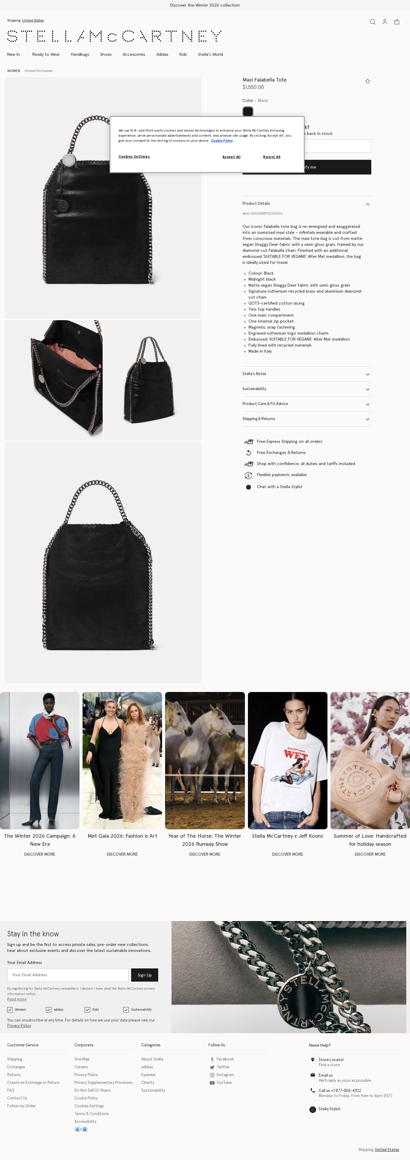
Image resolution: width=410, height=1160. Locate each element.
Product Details (256, 204)
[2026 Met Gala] (122, 760)
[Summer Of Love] (370, 760)
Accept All (231, 157)
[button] (103, 198)
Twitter (223, 1067)
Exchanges (16, 1067)
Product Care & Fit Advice (265, 404)
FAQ (10, 1091)
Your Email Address (24, 963)
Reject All (272, 157)
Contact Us (17, 1098)
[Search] (373, 21)
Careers (81, 1067)
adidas (58, 1009)
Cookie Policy (86, 1098)
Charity (147, 1083)
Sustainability (254, 389)
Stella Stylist (330, 1109)
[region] (207, 144)
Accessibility (85, 1122)
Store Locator (331, 1060)
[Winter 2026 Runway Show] (205, 760)
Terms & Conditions (91, 1114)
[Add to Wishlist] (367, 81)
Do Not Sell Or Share (92, 1091)
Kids (95, 1009)
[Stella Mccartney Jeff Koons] (287, 760)
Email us (326, 1076)
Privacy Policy (19, 1026)
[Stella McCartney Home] (114, 36)
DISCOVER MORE (39, 854)
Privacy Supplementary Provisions (103, 1083)
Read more (16, 999)
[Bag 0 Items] (397, 21)
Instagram (225, 1075)
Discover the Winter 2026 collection (205, 5)
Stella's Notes (255, 374)
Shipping (14, 1059)
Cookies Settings (89, 1106)
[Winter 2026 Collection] (40, 760)
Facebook (225, 1059)
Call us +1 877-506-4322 (340, 1091)
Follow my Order (21, 1106)
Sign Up (145, 975)
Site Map (82, 1059)
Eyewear (148, 1075)
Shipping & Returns (259, 419)
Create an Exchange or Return (33, 1083)
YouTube (224, 1083)
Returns (14, 1075)
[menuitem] (16, 54)
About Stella (152, 1059)
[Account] (385, 21)
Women (20, 1009)
